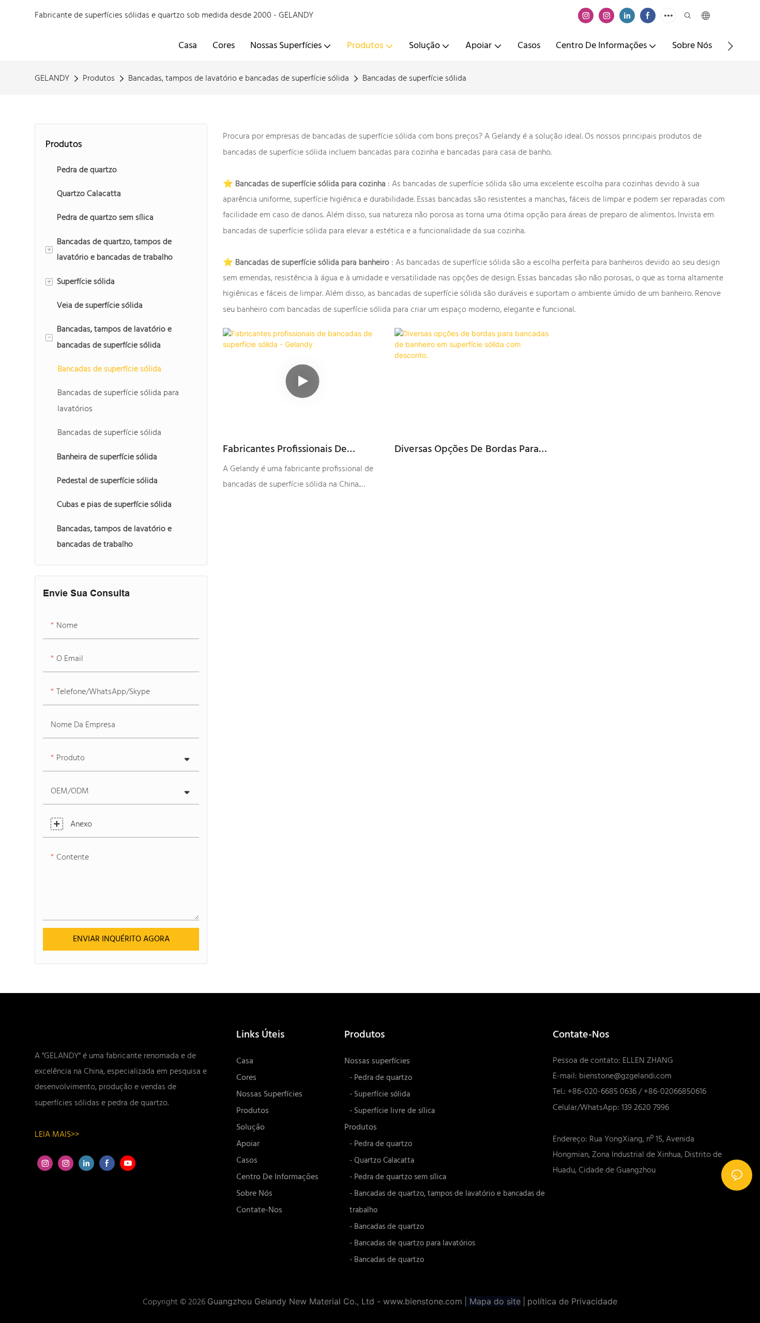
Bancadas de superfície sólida (414, 78)
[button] (730, 46)
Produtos (99, 78)
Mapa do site (494, 1301)
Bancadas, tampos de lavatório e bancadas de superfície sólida (238, 78)
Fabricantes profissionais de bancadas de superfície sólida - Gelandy (293, 449)
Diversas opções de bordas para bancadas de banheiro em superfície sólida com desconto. (467, 449)
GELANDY (52, 78)
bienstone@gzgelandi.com (625, 1076)
